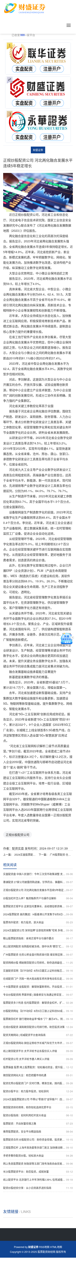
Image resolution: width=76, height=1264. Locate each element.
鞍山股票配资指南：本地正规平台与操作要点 (38, 938)
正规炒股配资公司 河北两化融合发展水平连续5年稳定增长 (38, 890)
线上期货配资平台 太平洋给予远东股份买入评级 (38, 1051)
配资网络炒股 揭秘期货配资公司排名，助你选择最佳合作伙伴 (38, 962)
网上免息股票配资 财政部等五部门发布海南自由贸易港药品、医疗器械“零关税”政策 (38, 1163)
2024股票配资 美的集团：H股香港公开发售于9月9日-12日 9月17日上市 (38, 914)
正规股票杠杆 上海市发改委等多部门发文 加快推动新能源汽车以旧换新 (38, 1147)
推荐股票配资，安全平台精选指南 (38, 1131)
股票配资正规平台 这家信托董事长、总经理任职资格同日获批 (38, 906)
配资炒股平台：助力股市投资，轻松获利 (38, 1091)
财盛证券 (38, 150)
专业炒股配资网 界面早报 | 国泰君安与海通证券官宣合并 (38, 994)
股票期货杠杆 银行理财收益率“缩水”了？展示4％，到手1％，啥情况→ (38, 1019)
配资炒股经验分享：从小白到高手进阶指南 (38, 1188)
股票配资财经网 (46, 1251)
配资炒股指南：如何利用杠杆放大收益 (38, 1115)
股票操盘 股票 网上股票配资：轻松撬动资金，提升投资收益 (38, 1067)
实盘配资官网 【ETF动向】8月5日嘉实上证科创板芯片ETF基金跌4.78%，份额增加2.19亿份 (38, 970)
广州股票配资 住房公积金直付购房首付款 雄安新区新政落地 (61, 854)
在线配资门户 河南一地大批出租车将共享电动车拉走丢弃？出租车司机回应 (38, 978)
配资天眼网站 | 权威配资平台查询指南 (38, 1035)
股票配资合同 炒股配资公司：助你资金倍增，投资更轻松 (38, 1139)
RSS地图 (44, 1247)
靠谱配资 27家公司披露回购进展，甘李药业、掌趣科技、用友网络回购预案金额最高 (38, 882)
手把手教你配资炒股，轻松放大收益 (38, 1155)
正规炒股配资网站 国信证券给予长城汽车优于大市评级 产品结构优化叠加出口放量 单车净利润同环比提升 (38, 1043)
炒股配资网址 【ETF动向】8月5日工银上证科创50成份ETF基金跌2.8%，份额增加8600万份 (38, 1011)
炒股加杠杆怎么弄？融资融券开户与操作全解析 (38, 898)
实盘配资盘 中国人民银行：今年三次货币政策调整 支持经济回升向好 (38, 874)
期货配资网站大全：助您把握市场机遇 (38, 1075)
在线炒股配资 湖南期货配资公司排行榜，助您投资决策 (38, 1027)
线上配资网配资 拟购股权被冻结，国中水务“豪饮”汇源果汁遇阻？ (38, 946)
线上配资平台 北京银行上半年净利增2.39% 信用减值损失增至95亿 (38, 1179)
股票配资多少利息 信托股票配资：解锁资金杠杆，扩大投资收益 (38, 1002)
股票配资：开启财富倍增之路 (38, 1123)
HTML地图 (56, 1247)
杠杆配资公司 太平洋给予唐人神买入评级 (38, 1059)
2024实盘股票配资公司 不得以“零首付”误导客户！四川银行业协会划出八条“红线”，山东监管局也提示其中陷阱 (25, 854)
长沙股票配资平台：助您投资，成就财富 (38, 1171)
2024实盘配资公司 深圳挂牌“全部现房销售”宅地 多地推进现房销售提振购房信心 (38, 930)
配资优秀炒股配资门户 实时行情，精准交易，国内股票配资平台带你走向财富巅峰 (38, 1083)
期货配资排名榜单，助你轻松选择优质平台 (38, 1107)
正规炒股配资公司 (17, 834)
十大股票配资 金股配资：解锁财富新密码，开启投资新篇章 (38, 986)
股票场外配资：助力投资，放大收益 (38, 922)
